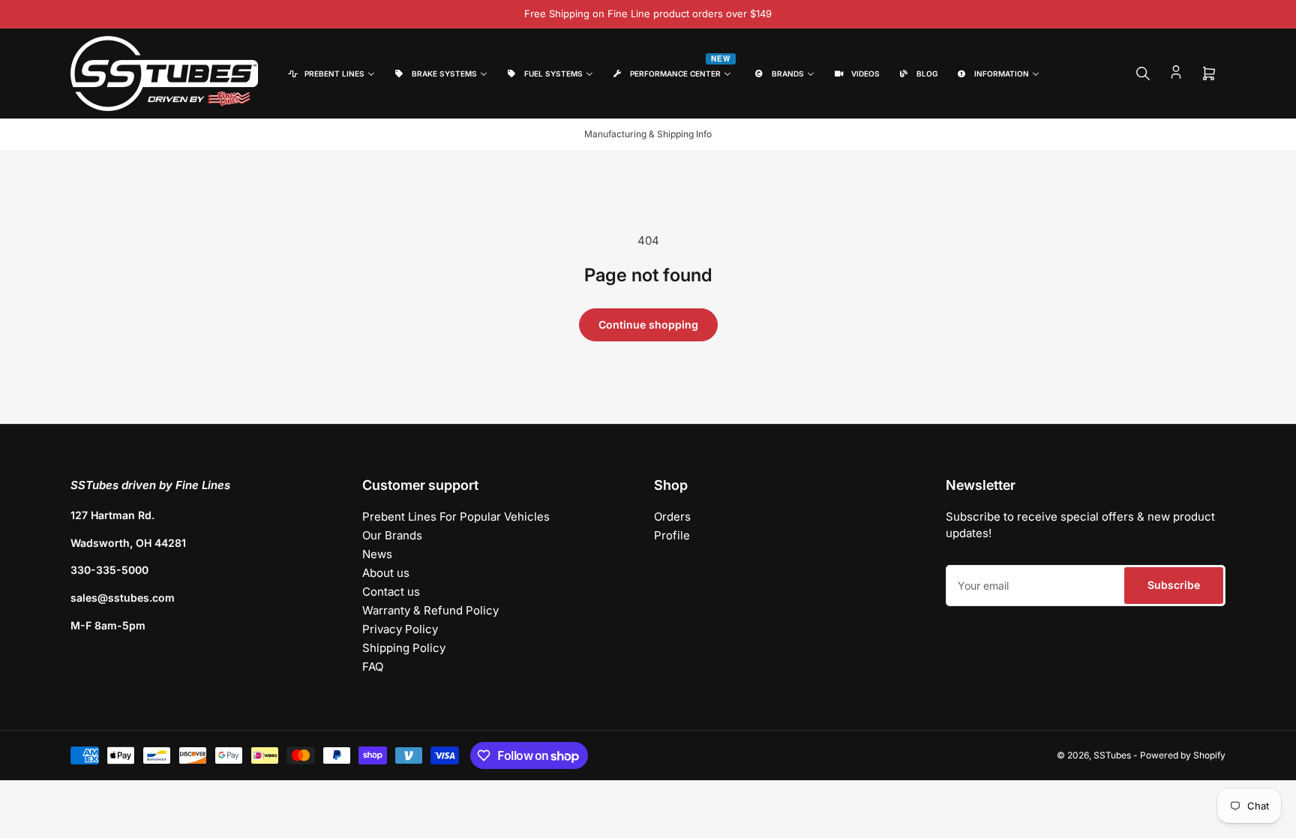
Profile (672, 535)
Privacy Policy (400, 629)
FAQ (372, 666)
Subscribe (1174, 584)
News (377, 554)
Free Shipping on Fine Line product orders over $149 (648, 14)
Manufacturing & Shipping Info (648, 134)
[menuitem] (330, 74)
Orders (672, 516)
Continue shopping (648, 324)
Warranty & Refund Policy (430, 610)
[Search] (1143, 73)
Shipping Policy (404, 648)
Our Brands (392, 535)
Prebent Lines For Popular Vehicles (456, 516)
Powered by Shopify (1183, 755)
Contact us (391, 591)
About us (386, 573)
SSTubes (1112, 755)
